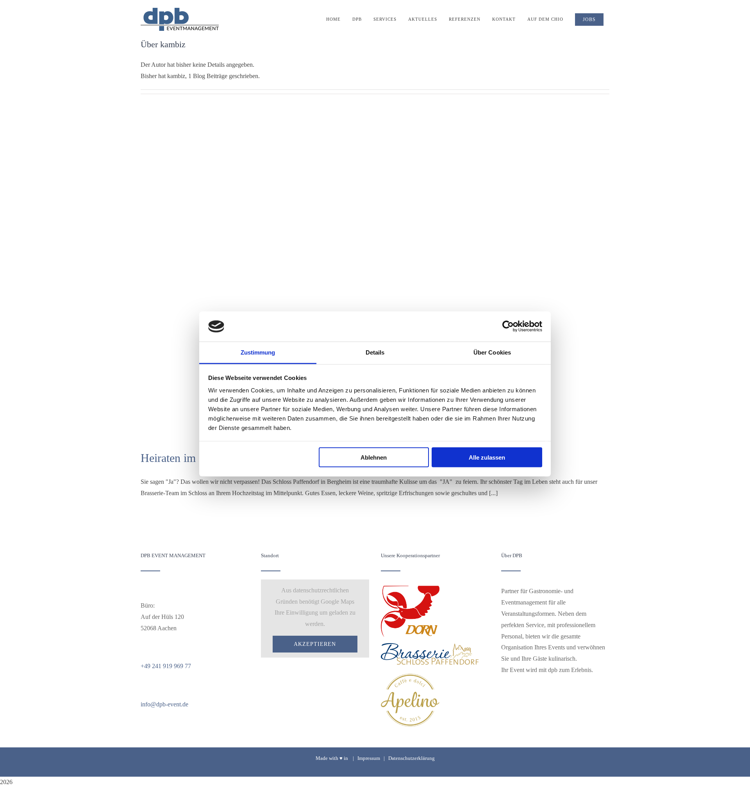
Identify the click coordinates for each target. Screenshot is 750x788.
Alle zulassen (487, 457)
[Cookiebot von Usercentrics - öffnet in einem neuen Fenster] (508, 326)
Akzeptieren (315, 644)
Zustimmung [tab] (258, 352)
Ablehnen (374, 457)
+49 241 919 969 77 (166, 666)
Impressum (368, 758)
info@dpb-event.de (164, 704)
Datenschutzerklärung (411, 758)
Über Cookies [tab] (492, 352)
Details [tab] (375, 352)
